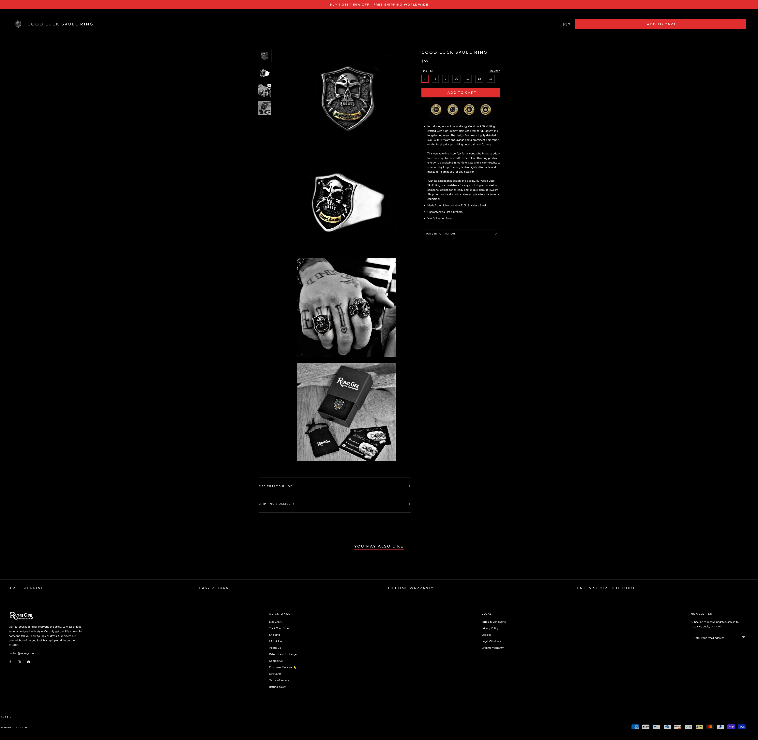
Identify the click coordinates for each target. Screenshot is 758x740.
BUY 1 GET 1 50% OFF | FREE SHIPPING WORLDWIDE (379, 4)
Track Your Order (279, 628)
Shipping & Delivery (277, 503)
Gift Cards (275, 674)
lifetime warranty (411, 588)
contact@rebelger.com (22, 653)
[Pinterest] (28, 661)
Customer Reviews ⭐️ (282, 667)
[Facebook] (10, 661)
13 (490, 79)
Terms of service (279, 680)
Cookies (486, 635)
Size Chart (275, 622)
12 (479, 79)
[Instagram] (19, 661)
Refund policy (277, 687)
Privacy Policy (489, 628)
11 (467, 79)
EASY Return (214, 588)
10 (456, 79)
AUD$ (4, 717)
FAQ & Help (276, 641)
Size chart (494, 71)
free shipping (27, 588)
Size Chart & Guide (275, 486)
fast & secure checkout (606, 588)
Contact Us (276, 661)
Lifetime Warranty (492, 648)
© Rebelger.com (14, 727)
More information (440, 233)
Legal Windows (491, 641)
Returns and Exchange (282, 654)
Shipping (274, 635)
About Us (275, 648)
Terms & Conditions (493, 622)
